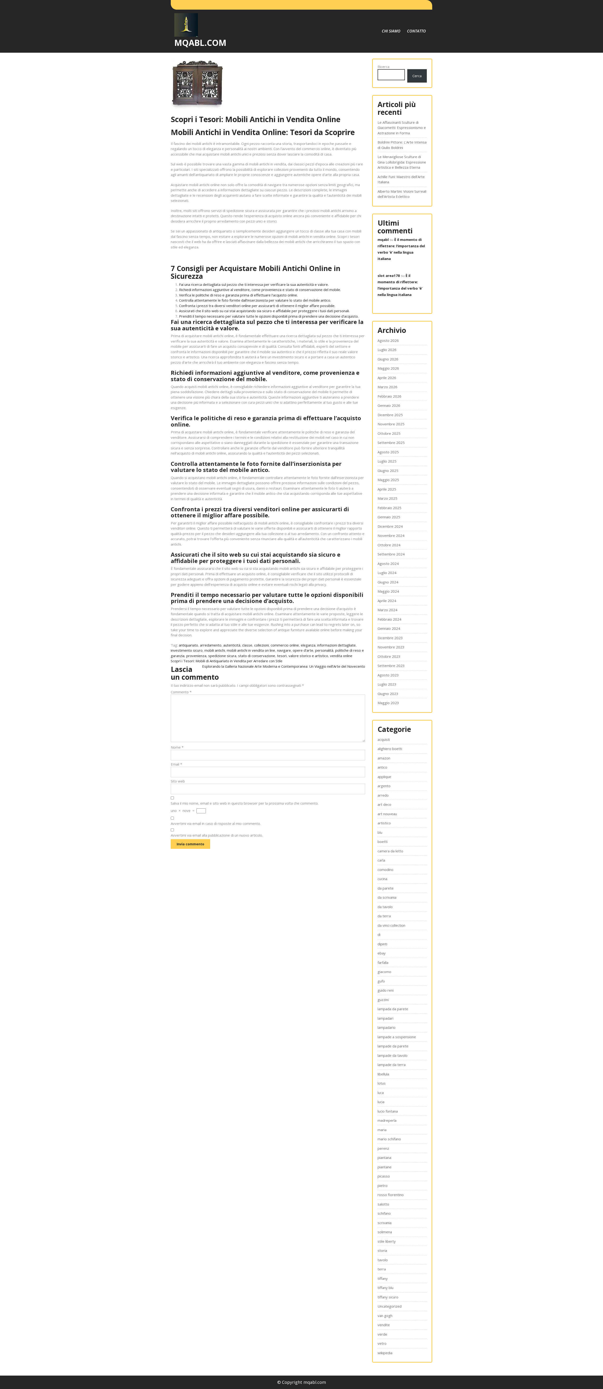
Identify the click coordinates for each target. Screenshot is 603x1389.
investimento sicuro (187, 650)
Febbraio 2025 (389, 507)
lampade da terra (392, 1064)
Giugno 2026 (388, 359)
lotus (382, 1083)
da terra (384, 916)
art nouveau (387, 813)
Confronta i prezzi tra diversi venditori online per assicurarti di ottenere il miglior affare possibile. (257, 305)
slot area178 (389, 275)
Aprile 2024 (387, 600)
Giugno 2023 (388, 693)
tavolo (383, 1259)
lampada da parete (393, 1008)
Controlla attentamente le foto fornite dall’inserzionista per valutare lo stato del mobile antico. (255, 300)
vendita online (341, 655)
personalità (324, 650)
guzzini (383, 999)
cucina (382, 878)
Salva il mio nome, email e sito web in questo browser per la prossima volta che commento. (244, 803)
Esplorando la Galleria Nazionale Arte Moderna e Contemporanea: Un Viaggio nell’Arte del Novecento (283, 666)
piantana (384, 1157)
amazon (384, 758)
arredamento (210, 645)
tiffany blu (385, 1287)
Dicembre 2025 (390, 414)
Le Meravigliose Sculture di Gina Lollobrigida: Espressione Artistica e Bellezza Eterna (402, 162)
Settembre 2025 (391, 442)
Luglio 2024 (387, 572)
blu (380, 832)
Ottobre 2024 (389, 545)
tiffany (383, 1278)
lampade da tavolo (392, 1055)
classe (247, 645)
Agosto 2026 (388, 340)
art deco (384, 804)
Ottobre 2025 (389, 433)
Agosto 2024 (388, 563)
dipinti (382, 944)
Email (176, 764)
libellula (383, 1074)
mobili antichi (214, 650)
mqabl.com (200, 42)
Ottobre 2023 (389, 656)
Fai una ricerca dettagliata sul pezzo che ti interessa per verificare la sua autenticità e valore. (254, 284)
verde (382, 1334)
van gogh (385, 1315)
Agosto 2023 (388, 675)
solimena (385, 1231)
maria (382, 1129)
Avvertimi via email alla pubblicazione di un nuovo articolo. (217, 835)
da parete (386, 888)
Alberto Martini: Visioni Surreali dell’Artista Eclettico (402, 194)
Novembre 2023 (391, 647)
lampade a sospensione (397, 1036)
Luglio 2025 (387, 461)
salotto (383, 1204)
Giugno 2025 (388, 470)
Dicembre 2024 (390, 526)
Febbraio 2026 (389, 396)
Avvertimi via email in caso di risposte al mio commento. (216, 823)
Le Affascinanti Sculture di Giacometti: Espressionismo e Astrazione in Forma (402, 127)
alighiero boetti (390, 748)
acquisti (384, 739)
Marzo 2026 (387, 386)
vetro (382, 1343)
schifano (384, 1213)
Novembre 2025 (391, 424)
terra (382, 1269)
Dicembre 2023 (390, 637)
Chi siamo (391, 31)
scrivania (384, 1222)
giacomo (384, 971)
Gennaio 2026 (389, 405)
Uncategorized (390, 1306)
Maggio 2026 (388, 368)
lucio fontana (388, 1111)
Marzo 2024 (387, 609)
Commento (181, 692)
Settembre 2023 (391, 665)
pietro (382, 1185)
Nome (177, 747)
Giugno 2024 (388, 582)
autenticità (231, 645)
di (379, 934)
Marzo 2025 (387, 498)
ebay (382, 953)
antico (382, 767)
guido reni (386, 990)
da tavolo (385, 906)
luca (381, 1092)
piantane (384, 1167)
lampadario (386, 1027)
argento (384, 785)
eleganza (308, 645)
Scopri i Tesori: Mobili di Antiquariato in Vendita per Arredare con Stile (226, 661)
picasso (384, 1176)
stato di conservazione (256, 655)
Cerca (417, 75)
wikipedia (385, 1352)
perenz (383, 1148)
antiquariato (188, 645)
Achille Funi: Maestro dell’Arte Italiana (401, 179)
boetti (382, 841)
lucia (381, 1101)
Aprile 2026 (387, 377)
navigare (284, 650)
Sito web (178, 781)
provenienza (196, 655)
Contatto (416, 31)
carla (381, 860)
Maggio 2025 (388, 479)
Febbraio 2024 (389, 619)
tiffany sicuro (388, 1297)
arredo (383, 795)
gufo (381, 981)
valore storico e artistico (308, 655)
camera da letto (390, 851)
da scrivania (387, 897)
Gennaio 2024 (389, 628)
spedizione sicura (222, 655)
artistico (384, 823)
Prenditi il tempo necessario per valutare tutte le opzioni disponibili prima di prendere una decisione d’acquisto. (269, 316)
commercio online (285, 645)
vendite (384, 1324)
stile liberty (387, 1241)
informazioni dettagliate (336, 645)
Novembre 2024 (391, 535)
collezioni (261, 645)
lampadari (385, 1018)
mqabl (383, 239)
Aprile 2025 (387, 489)
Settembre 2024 (391, 554)
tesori (282, 655)
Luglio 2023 (387, 684)
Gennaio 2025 (389, 517)
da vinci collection (391, 925)
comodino (385, 869)
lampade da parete (393, 1046)
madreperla (387, 1120)
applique (384, 776)
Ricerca (383, 66)
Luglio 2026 (387, 349)
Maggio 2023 (388, 702)
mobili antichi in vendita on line (251, 650)
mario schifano (389, 1139)
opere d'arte (303, 650)
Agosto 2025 (388, 452)
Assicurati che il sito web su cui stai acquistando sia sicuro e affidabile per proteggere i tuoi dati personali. (264, 310)
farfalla (383, 962)
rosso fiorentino (391, 1194)
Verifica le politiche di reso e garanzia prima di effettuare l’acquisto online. (238, 295)
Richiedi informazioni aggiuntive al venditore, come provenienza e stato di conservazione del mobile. (260, 289)
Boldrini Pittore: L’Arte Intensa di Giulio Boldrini (402, 145)
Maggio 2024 (388, 591)
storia (382, 1250)
